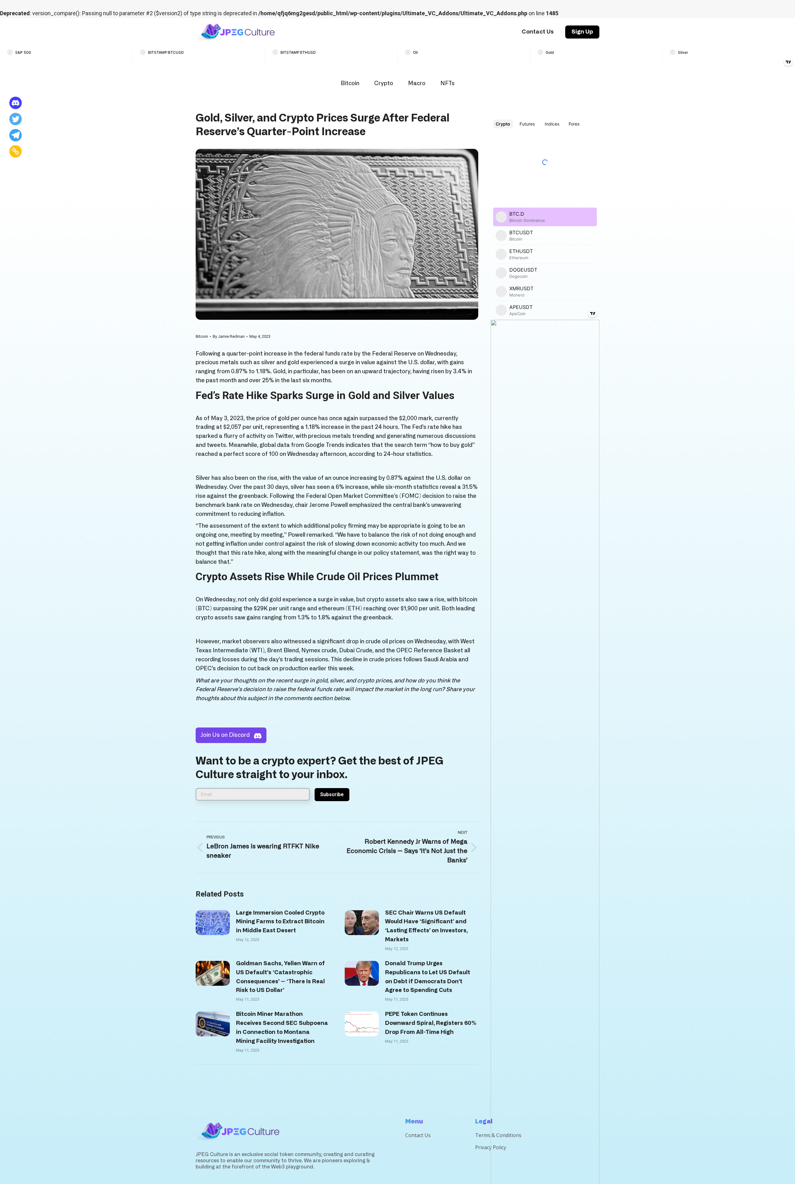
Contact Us (418, 1135)
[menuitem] (537, 32)
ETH (354, 609)
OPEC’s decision (217, 669)
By (229, 336)
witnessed (297, 642)
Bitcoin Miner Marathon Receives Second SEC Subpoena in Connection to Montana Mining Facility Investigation (282, 1028)
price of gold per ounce (286, 418)
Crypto (383, 83)
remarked (320, 535)
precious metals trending (341, 436)
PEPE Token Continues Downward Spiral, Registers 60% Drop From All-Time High (430, 1023)
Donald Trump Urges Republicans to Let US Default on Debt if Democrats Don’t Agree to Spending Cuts (427, 977)
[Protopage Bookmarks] (15, 103)
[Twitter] (15, 119)
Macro (416, 83)
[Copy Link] (15, 151)
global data (275, 445)
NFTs (447, 83)
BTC (204, 609)
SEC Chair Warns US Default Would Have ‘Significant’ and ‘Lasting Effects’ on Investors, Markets (426, 926)
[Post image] (213, 922)
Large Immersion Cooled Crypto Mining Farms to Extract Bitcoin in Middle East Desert (280, 922)
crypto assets (385, 600)
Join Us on (225, 735)
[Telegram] (15, 135)
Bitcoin (350, 83)
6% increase (352, 487)
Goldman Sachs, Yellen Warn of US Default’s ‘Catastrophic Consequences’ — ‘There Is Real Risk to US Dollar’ (280, 977)
